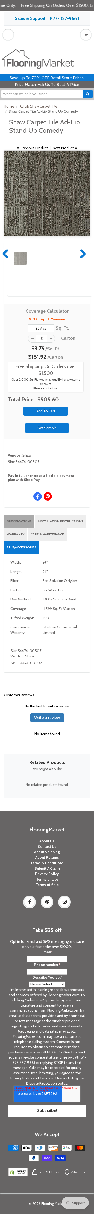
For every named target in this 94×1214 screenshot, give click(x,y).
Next (82, 254)
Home (9, 106)
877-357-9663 (64, 18)
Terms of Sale (47, 884)
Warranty (15, 534)
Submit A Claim (47, 868)
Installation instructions (60, 521)
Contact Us (47, 846)
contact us (50, 388)
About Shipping (47, 852)
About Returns (47, 857)
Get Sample (47, 428)
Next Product (63, 148)
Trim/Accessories (22, 547)
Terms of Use (47, 879)
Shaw (26, 455)
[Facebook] (29, 902)
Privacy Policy (47, 873)
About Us (47, 841)
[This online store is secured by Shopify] (18, 1171)
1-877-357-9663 (59, 1052)
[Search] (88, 94)
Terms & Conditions (47, 863)
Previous (6, 254)
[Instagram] (64, 902)
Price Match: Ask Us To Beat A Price (47, 84)
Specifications (19, 521)
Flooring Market (53, 1204)
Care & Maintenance (47, 534)
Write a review (47, 717)
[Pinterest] (47, 902)
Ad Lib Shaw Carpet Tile (38, 106)
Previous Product (34, 148)
